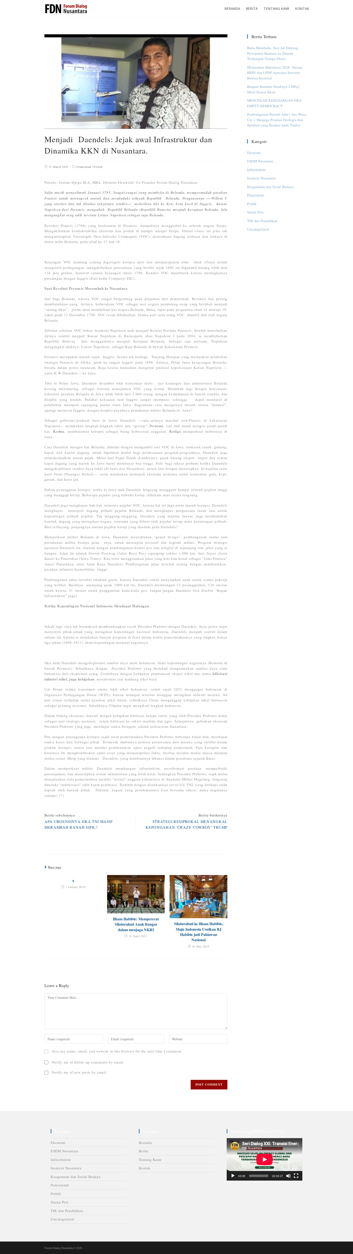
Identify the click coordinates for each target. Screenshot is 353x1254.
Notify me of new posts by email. (79, 1072)
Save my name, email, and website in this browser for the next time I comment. (117, 1051)
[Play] (233, 1175)
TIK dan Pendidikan (262, 220)
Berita (143, 1150)
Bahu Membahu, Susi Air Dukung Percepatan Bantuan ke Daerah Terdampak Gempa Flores (272, 53)
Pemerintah (84, 167)
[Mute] (288, 1175)
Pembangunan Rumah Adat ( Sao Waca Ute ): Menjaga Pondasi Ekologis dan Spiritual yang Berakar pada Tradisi (276, 119)
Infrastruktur (256, 169)
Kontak (145, 1167)
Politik (98, 167)
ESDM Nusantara (260, 161)
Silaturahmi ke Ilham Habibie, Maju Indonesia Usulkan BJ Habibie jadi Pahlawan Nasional (198, 931)
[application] (264, 1159)
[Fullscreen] (296, 1175)
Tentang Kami (150, 1159)
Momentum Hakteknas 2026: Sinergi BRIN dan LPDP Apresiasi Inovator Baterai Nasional (274, 72)
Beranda (145, 1142)
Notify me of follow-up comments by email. (88, 1062)
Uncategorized (258, 229)
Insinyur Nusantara (261, 178)
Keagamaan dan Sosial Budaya (270, 186)
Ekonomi (254, 152)
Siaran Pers (255, 212)
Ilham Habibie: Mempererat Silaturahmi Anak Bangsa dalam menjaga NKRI (136, 924)
